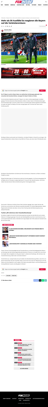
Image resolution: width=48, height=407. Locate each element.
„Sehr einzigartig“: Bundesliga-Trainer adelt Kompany (25, 243)
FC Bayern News (9, 17)
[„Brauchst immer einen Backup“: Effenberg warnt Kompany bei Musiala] (5, 237)
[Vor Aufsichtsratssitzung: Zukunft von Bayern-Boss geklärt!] (24, 359)
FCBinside (3, 17)
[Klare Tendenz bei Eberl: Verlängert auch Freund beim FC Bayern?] (5, 230)
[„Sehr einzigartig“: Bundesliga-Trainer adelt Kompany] (5, 244)
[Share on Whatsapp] (9, 26)
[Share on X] (7, 26)
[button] (2, 1)
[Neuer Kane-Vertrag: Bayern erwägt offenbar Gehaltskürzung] (24, 349)
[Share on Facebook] (6, 26)
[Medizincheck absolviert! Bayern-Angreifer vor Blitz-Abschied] (24, 354)
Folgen (42, 90)
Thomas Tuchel (14, 275)
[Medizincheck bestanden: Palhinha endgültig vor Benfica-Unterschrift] (24, 364)
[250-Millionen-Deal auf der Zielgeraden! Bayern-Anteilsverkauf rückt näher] (24, 344)
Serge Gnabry (8, 275)
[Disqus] (24, 299)
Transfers (19, 352)
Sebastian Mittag (7, 29)
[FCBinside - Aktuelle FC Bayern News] (24, 2)
